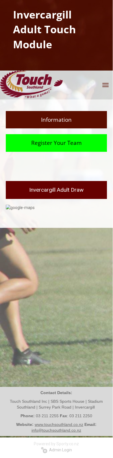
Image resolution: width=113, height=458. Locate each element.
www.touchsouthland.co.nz (59, 424)
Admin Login (59, 450)
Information (56, 119)
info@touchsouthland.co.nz (56, 430)
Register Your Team (56, 143)
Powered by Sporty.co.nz (56, 444)
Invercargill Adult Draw (56, 189)
